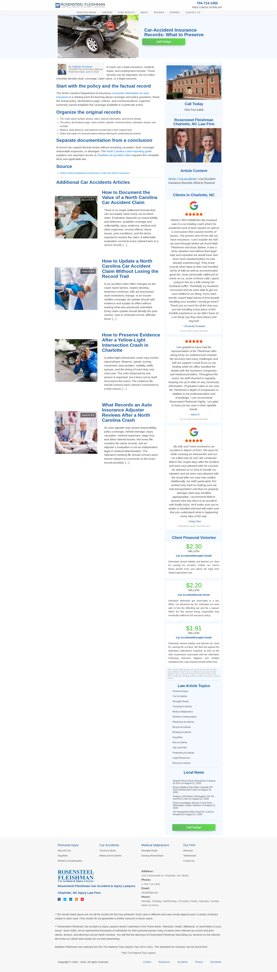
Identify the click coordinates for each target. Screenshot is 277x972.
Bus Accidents (180, 742)
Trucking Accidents (182, 706)
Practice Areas (86, 12)
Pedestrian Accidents (183, 753)
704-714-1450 (207, 3)
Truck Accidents (108, 850)
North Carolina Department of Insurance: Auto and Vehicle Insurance (95, 173)
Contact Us (193, 12)
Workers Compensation (185, 716)
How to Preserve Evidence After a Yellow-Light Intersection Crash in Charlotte (131, 342)
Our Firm (189, 845)
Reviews (159, 12)
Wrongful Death (181, 701)
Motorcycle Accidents (110, 855)
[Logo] (80, 5)
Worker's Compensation (70, 861)
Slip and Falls (180, 747)
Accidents (182, 962)
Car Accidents (187, 178)
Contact (147, 962)
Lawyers (107, 12)
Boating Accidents (182, 732)
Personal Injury (180, 691)
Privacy (199, 962)
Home (172, 178)
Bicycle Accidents (182, 727)
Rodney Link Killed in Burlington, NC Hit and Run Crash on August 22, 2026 (193, 797)
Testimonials (189, 855)
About (144, 12)
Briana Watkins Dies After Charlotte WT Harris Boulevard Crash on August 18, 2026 (193, 790)
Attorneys (188, 850)
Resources (164, 962)
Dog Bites (178, 737)
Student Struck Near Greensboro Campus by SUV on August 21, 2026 (194, 782)
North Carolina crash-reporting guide (129, 151)
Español (175, 12)
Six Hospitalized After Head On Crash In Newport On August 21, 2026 (193, 813)
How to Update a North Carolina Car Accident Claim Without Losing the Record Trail (130, 268)
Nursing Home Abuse (152, 855)
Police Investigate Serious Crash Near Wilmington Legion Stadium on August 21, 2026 (194, 805)
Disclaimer (215, 962)
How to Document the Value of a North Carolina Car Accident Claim (129, 197)
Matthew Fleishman (82, 67)
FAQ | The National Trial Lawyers (139, 953)
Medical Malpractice (183, 711)
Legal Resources (181, 758)
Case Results (126, 12)
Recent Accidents (181, 763)
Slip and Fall (64, 850)
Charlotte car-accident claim (114, 155)
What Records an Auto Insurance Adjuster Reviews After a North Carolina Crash (127, 412)
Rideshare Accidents (183, 722)
